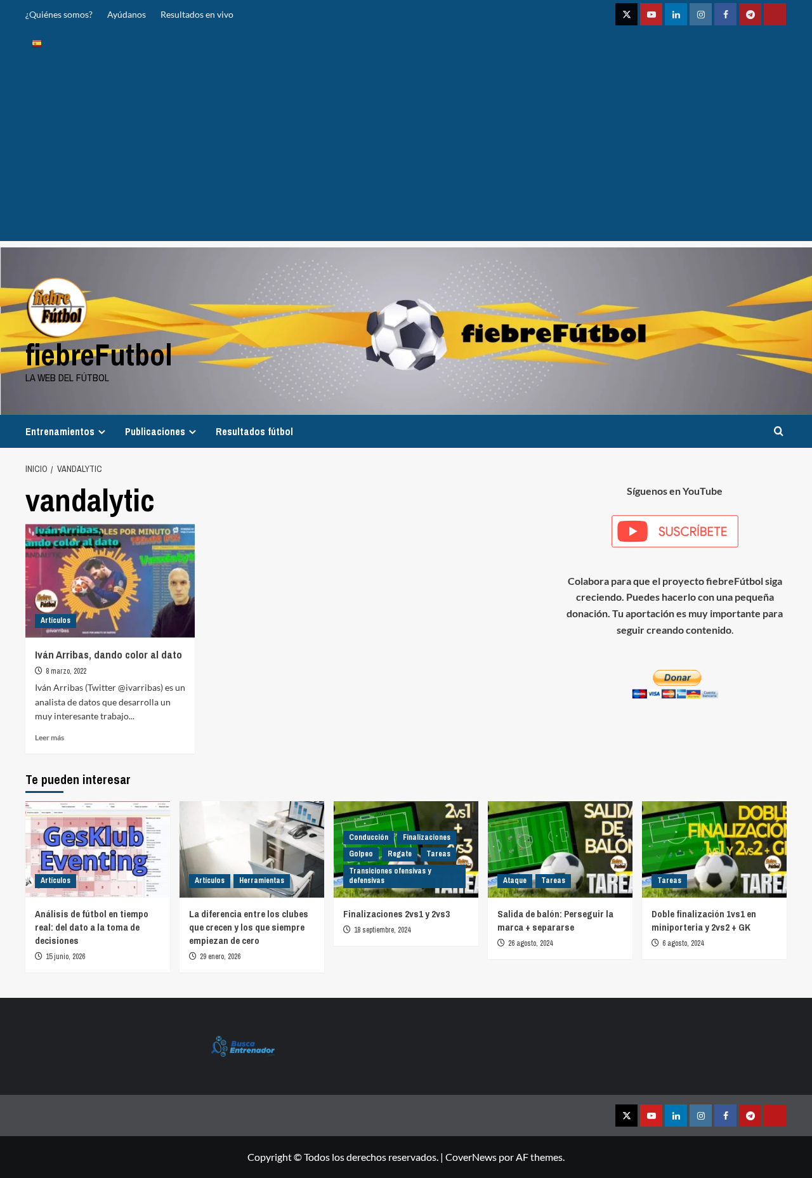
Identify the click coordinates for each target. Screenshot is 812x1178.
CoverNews (471, 1157)
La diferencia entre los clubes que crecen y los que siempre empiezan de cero (248, 927)
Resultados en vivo (196, 14)
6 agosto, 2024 (683, 943)
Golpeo (361, 854)
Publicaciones (155, 431)
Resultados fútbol (254, 431)
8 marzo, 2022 (66, 671)
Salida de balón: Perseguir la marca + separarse (555, 920)
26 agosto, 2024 (530, 943)
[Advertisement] (406, 152)
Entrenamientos (60, 431)
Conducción (368, 837)
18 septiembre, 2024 (382, 930)
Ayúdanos (126, 14)
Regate (400, 854)
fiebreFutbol (99, 354)
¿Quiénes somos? (59, 14)
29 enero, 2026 (220, 957)
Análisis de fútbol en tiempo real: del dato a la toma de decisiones (91, 927)
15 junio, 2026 (65, 957)
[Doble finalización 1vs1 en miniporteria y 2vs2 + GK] (714, 849)
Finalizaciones (426, 837)
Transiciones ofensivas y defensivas (390, 876)
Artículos (55, 620)
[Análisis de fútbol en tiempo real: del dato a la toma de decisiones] (97, 849)
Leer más (49, 737)
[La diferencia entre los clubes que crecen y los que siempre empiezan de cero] (252, 849)
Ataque (515, 880)
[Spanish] (36, 43)
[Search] (779, 431)
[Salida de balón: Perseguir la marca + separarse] (560, 849)
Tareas (438, 854)
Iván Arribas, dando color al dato (108, 654)
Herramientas (261, 880)
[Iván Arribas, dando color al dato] (110, 580)
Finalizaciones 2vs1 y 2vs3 (396, 913)
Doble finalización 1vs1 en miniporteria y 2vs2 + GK (704, 920)
